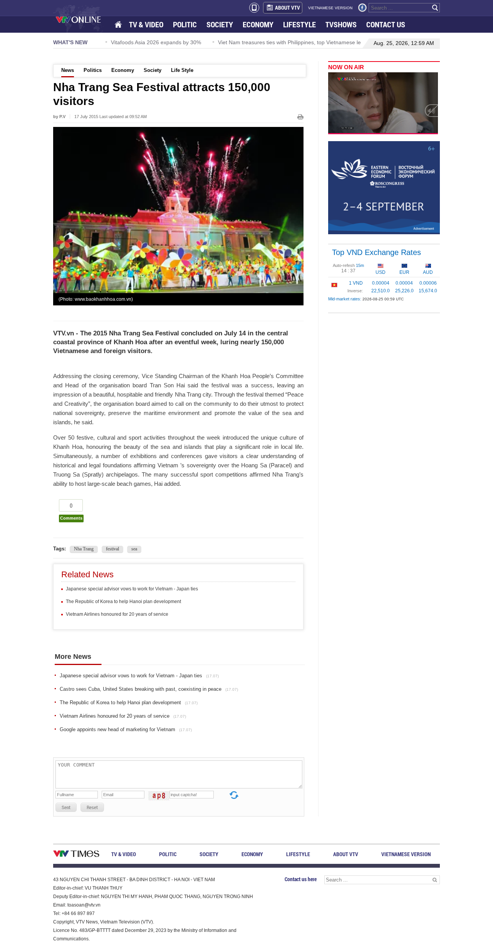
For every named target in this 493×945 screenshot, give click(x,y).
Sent (66, 807)
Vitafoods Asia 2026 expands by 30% (146, 42)
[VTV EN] (83, 19)
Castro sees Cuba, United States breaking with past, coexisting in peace (149, 689)
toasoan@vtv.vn (84, 905)
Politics (93, 70)
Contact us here (301, 879)
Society (152, 70)
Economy (122, 70)
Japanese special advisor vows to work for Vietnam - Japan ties (132, 589)
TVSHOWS (341, 24)
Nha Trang (84, 549)
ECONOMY (258, 24)
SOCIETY (219, 24)
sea (134, 549)
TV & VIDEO (146, 24)
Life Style (182, 70)
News (67, 70)
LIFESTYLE (299, 24)
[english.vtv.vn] (76, 855)
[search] (435, 7)
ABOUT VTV (287, 7)
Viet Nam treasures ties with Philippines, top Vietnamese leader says (291, 42)
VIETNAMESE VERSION (330, 8)
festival (112, 549)
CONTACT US (385, 24)
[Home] (119, 24)
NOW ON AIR (346, 67)
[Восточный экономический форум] (384, 187)
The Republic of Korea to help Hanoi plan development (123, 601)
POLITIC (185, 24)
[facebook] (362, 7)
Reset (92, 807)
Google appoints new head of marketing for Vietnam (126, 729)
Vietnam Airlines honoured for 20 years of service (117, 614)
